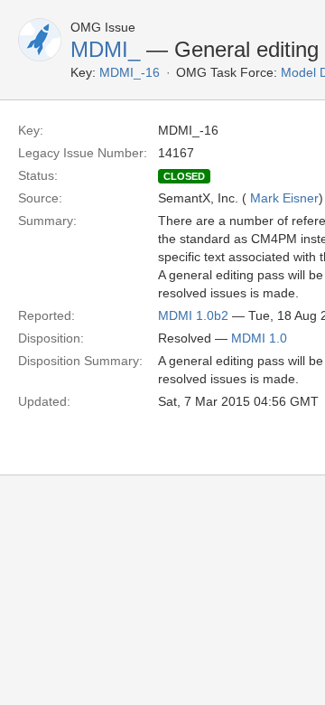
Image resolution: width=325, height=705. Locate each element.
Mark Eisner (284, 198)
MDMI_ (105, 49)
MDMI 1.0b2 (193, 315)
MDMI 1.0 (259, 338)
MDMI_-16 (129, 72)
